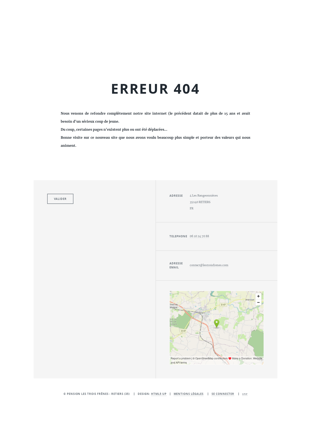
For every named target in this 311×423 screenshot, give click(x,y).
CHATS (183, 61)
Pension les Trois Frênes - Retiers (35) (155, 32)
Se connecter (223, 394)
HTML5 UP (159, 394)
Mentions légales (189, 394)
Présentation (127, 61)
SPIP (245, 394)
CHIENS (159, 61)
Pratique (209, 61)
